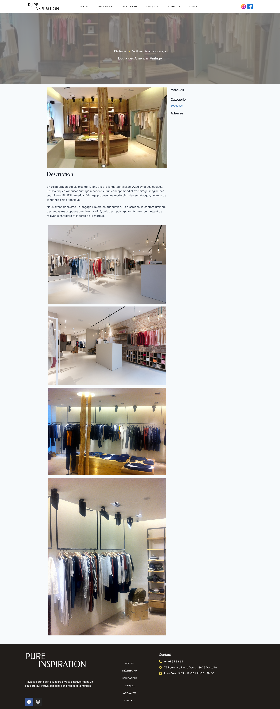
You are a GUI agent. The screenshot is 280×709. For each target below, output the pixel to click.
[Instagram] (243, 6)
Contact (194, 6)
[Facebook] (250, 6)
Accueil (84, 6)
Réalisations (130, 6)
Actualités (174, 6)
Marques (130, 685)
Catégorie (178, 100)
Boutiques (177, 105)
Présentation (106, 6)
